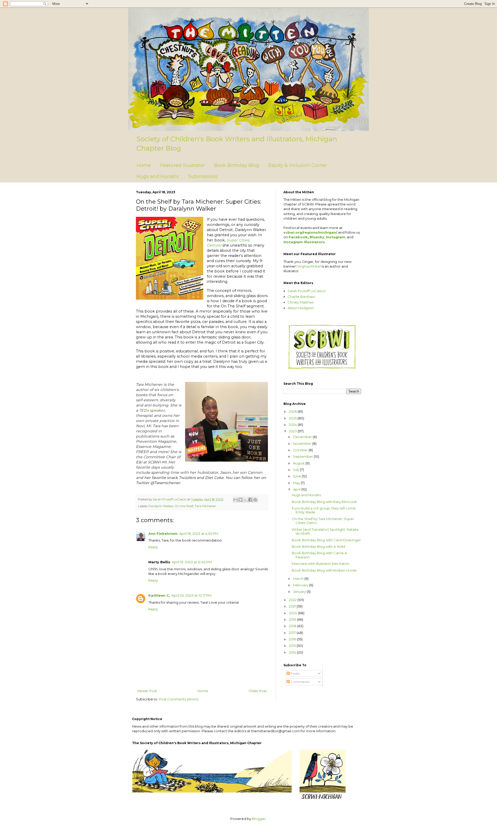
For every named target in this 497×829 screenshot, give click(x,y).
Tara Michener (205, 506)
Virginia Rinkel (309, 266)
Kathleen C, (159, 595)
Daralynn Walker (160, 506)
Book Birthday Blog (236, 165)
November (302, 443)
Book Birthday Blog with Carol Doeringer (326, 540)
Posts (294, 673)
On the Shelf (184, 506)
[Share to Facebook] (250, 499)
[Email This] (235, 499)
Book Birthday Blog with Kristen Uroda (324, 570)
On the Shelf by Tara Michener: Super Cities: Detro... (323, 521)
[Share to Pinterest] (255, 499)
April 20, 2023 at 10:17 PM (191, 595)
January (300, 591)
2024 (293, 425)
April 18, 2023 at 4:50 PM (198, 533)
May (297, 483)
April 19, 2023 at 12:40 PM (192, 562)
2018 (293, 626)
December (303, 437)
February (301, 585)
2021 (293, 606)
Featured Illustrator (182, 165)
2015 (293, 645)
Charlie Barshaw (301, 296)
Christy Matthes (300, 302)
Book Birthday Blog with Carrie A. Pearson (320, 555)
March (298, 578)
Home (144, 165)
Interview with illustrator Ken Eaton (320, 563)
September (303, 456)
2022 (293, 600)
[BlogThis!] (240, 499)
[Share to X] (245, 499)
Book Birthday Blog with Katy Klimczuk (324, 502)
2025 (293, 418)
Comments (299, 682)
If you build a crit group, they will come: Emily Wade (324, 510)
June (297, 476)
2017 (293, 633)
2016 (293, 639)
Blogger (259, 819)
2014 (293, 652)
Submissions (203, 176)
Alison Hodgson (301, 308)
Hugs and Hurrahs (158, 176)
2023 (293, 431)
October (301, 450)
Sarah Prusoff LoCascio (307, 291)
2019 (293, 619)
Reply (153, 547)
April (297, 489)
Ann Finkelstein (163, 533)
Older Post (257, 691)
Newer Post (147, 691)
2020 (293, 613)
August (299, 463)
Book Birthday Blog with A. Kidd (318, 546)
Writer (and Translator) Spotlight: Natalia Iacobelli (325, 531)
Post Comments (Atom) (178, 699)
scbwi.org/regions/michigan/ (310, 232)
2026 (293, 411)
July (296, 470)
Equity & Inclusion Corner (297, 165)
